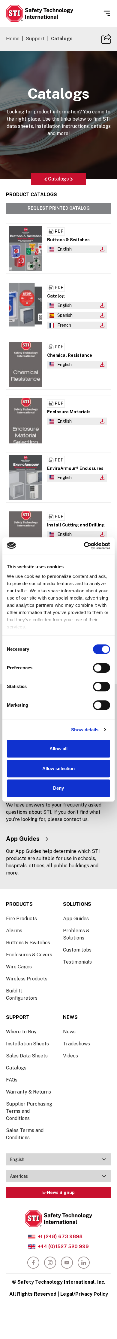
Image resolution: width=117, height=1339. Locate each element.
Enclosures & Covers (29, 955)
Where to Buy (21, 1032)
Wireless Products (26, 979)
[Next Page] (71, 179)
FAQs (11, 1080)
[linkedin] (84, 1263)
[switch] (101, 668)
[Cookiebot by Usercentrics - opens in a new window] (84, 546)
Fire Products (21, 918)
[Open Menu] (107, 13)
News (69, 1032)
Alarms (14, 930)
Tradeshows (76, 1044)
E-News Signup (58, 1192)
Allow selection (58, 768)
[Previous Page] (45, 179)
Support (35, 39)
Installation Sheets (27, 1044)
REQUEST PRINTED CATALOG (59, 208)
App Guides (76, 918)
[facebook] (33, 1263)
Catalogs (58, 179)
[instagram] (50, 1263)
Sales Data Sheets (27, 1056)
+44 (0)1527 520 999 (63, 1246)
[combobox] (58, 1159)
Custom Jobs (77, 950)
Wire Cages (19, 967)
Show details (84, 729)
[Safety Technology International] (39, 13)
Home (13, 39)
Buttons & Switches (28, 943)
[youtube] (67, 1263)
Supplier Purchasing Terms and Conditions (29, 1111)
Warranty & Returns (28, 1092)
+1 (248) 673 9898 (60, 1236)
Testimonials (77, 962)
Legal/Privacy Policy (84, 1294)
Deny (58, 788)
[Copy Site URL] (106, 39)
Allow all (59, 748)
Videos (70, 1056)
